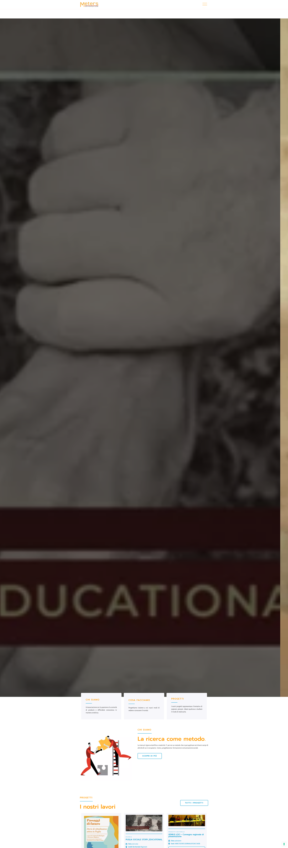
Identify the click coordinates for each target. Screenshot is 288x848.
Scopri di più (54, 367)
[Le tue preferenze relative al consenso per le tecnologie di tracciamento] (284, 844)
